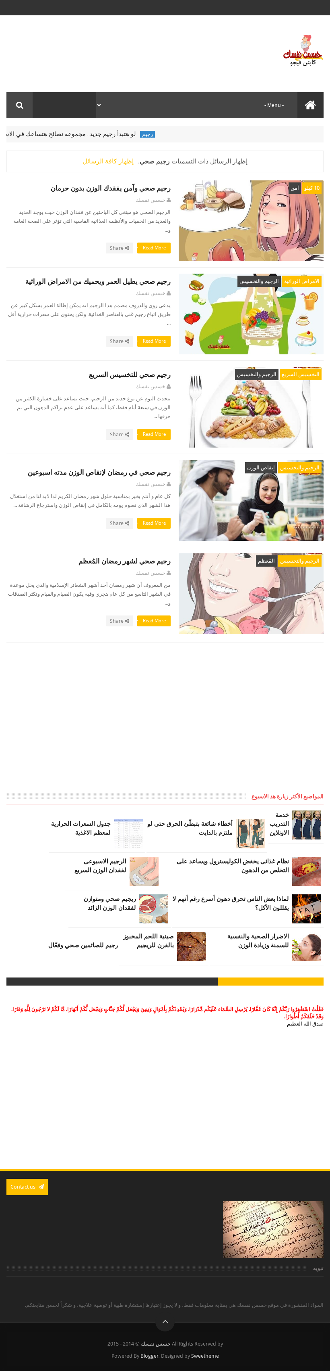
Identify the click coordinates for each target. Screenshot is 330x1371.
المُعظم (266, 561)
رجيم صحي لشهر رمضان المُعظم (124, 561)
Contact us (23, 1187)
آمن (295, 188)
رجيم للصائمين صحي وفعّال (83, 945)
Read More (154, 248)
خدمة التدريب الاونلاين (279, 823)
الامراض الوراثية (302, 281)
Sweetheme (205, 1356)
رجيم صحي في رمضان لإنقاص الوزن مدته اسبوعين (99, 472)
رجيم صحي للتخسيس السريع (130, 374)
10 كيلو (312, 188)
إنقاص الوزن (261, 468)
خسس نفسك (156, 1344)
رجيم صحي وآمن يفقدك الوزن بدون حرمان (111, 188)
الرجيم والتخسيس (259, 281)
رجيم (164, 134)
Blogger (149, 1356)
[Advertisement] (256, 725)
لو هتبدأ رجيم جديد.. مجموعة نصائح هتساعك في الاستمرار (80, 134)
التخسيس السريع (301, 374)
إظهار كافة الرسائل (108, 161)
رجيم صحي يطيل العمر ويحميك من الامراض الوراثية (98, 281)
